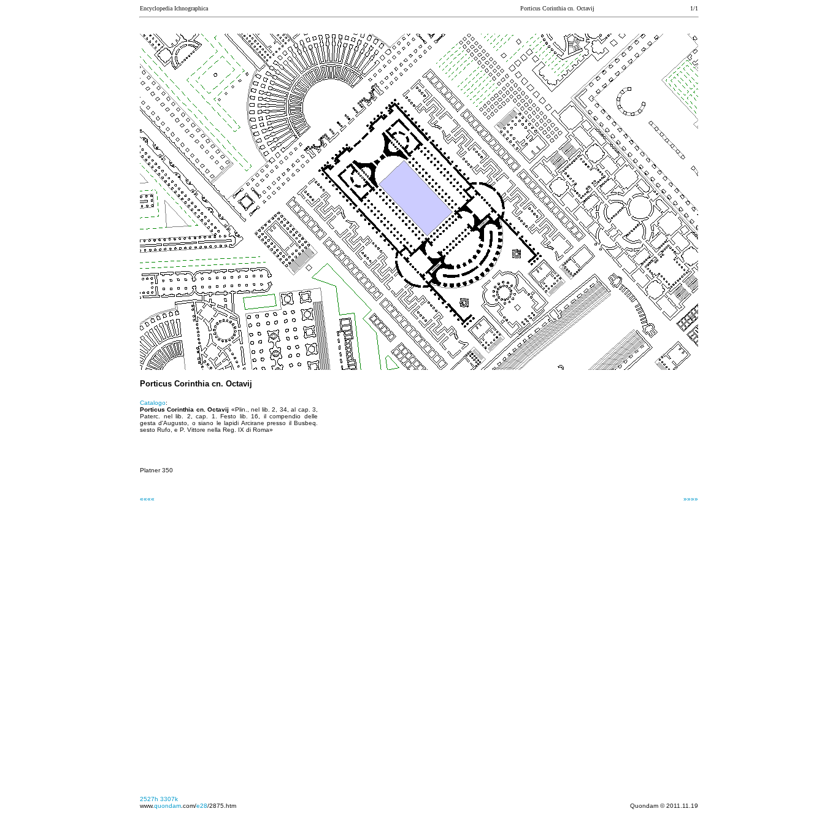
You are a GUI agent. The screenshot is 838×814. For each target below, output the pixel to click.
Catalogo (153, 402)
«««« (147, 499)
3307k (169, 799)
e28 (201, 805)
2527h (149, 799)
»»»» (690, 499)
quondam (167, 805)
